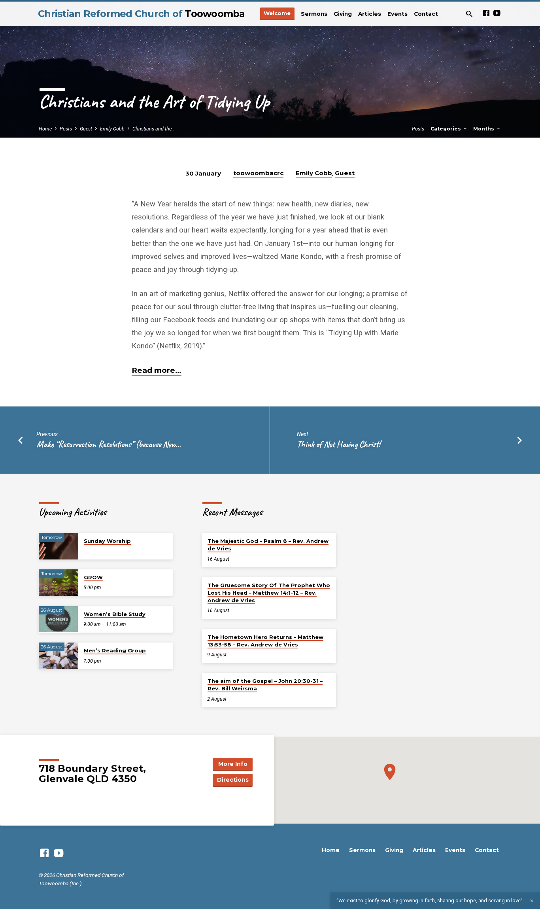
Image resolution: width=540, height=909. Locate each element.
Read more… (156, 370)
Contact (426, 14)
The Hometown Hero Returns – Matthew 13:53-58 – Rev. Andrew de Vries (265, 641)
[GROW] (58, 582)
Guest (86, 129)
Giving (343, 14)
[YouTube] (497, 13)
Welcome (277, 13)
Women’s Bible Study (114, 614)
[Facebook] (486, 13)
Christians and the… (153, 129)
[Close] (531, 901)
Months (484, 129)
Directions (233, 779)
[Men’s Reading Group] (58, 656)
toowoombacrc (258, 173)
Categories (446, 129)
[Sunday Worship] (58, 546)
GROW (93, 577)
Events (397, 14)
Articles (369, 14)
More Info (232, 763)
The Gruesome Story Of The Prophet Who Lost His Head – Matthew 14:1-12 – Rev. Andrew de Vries (269, 592)
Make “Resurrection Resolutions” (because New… (108, 444)
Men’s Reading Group (115, 650)
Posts (66, 129)
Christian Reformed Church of (141, 13)
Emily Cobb (112, 129)
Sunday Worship (107, 541)
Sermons (314, 14)
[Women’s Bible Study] (58, 619)
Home (45, 129)
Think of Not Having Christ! (338, 444)
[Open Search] (469, 14)
